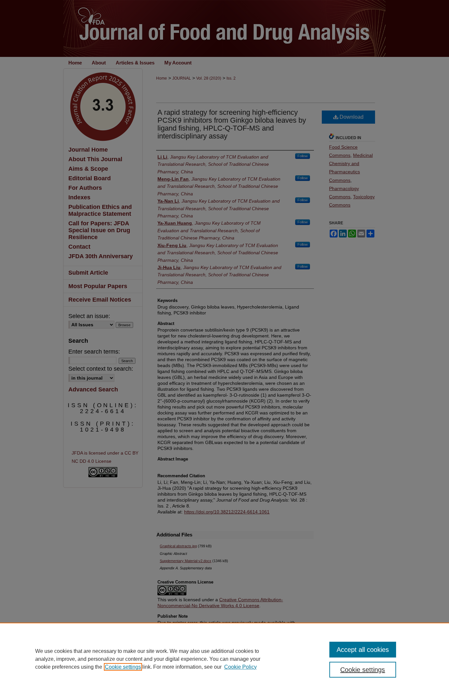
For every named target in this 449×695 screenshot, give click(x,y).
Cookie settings (123, 667)
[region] (224, 659)
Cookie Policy (240, 667)
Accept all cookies (363, 649)
